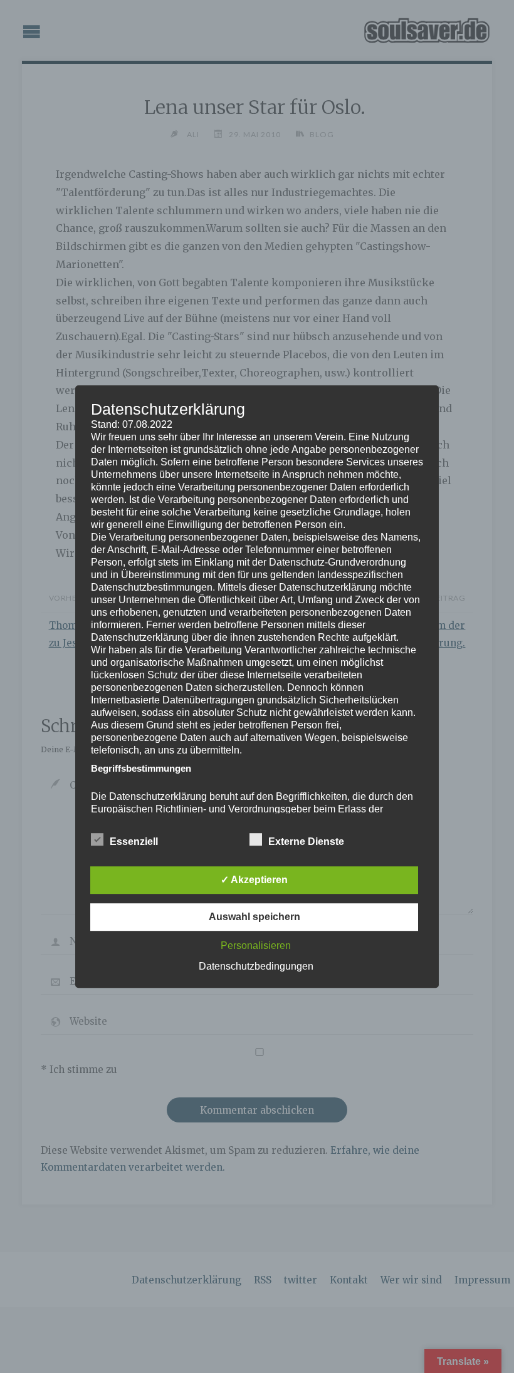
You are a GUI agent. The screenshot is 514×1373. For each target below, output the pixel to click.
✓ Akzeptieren (254, 879)
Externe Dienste (306, 841)
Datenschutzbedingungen (256, 966)
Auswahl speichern (254, 916)
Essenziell (134, 841)
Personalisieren (256, 945)
